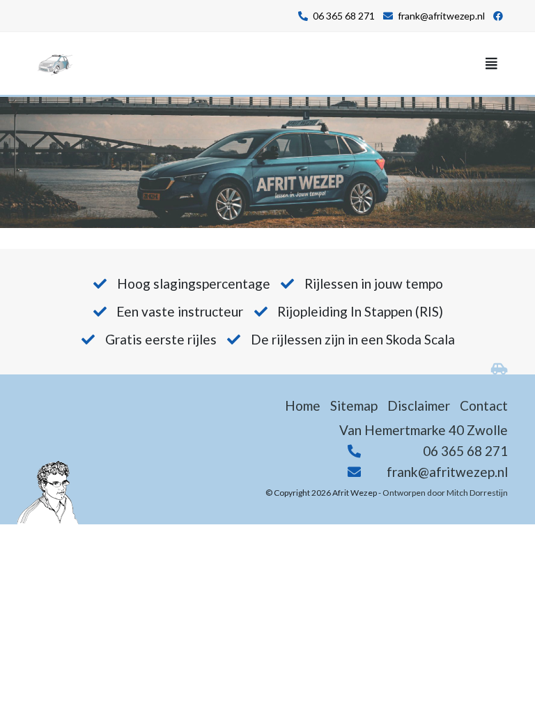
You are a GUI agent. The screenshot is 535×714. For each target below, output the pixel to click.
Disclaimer (418, 405)
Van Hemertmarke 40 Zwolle (423, 430)
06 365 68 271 (344, 16)
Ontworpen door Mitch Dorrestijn (445, 492)
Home (302, 405)
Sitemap (354, 405)
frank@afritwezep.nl (441, 16)
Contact (484, 405)
